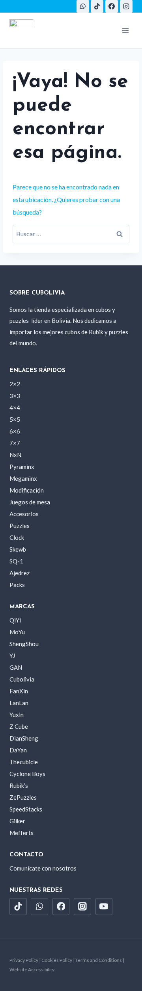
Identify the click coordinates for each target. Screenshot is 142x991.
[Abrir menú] (125, 30)
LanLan (18, 702)
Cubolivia (21, 679)
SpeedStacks (25, 809)
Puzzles (19, 525)
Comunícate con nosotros (43, 868)
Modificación (26, 490)
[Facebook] (111, 6)
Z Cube (18, 726)
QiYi (15, 620)
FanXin (18, 691)
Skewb (17, 549)
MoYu (17, 631)
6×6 (14, 431)
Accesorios (24, 513)
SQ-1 (16, 561)
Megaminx (23, 478)
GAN (15, 667)
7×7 (14, 442)
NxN (15, 454)
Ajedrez (19, 572)
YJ (12, 655)
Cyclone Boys (27, 773)
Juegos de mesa (29, 502)
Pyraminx (21, 466)
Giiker (17, 820)
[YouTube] (104, 906)
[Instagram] (126, 6)
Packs (17, 584)
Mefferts (21, 832)
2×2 (14, 383)
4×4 (14, 407)
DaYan (18, 750)
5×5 (14, 419)
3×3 (14, 395)
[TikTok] (97, 6)
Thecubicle (23, 761)
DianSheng (23, 738)
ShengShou (24, 643)
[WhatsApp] (83, 6)
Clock (16, 537)
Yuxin (16, 714)
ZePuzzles (23, 797)
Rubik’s (18, 785)
